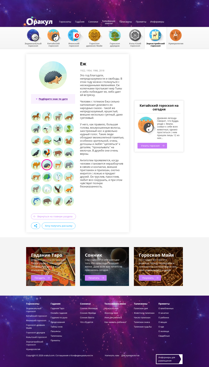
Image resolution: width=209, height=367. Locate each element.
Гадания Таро (57, 308)
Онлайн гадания (59, 312)
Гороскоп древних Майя (94, 44)
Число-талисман (142, 317)
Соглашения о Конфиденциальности (74, 355)
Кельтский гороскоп (135, 44)
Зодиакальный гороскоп (33, 44)
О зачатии (163, 312)
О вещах (162, 322)
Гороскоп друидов (35, 332)
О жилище (163, 331)
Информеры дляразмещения (166, 359)
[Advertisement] (158, 77)
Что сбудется (86, 322)
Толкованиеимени (108, 22)
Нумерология (176, 43)
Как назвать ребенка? (115, 322)
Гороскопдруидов (115, 44)
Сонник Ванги (87, 317)
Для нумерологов (130, 355)
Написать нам (112, 355)
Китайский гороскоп (53, 44)
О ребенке (163, 317)
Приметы (141, 22)
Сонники (93, 22)
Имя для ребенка (113, 317)
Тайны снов (56, 326)
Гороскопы (65, 22)
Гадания (79, 22)
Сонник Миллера (88, 308)
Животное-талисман (144, 312)
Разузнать (148, 277)
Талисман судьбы (143, 326)
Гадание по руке (59, 317)
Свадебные (164, 335)
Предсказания (58, 322)
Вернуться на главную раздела (54, 216)
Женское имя (111, 312)
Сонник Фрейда (88, 312)
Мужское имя (111, 308)
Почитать (93, 277)
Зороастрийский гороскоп (155, 44)
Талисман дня (141, 308)
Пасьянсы (56, 331)
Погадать (40, 277)
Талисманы (125, 22)
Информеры (157, 22)
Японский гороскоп (73, 44)
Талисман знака (142, 322)
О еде (161, 326)
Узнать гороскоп (150, 145)
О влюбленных (166, 308)
